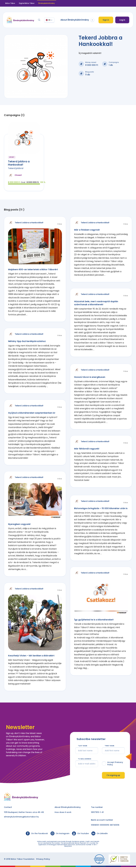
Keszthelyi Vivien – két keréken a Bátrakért (31, 655)
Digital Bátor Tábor (26, 3)
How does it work (63, 812)
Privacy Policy (43, 859)
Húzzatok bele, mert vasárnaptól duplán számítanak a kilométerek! (96, 303)
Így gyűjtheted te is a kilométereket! (94, 619)
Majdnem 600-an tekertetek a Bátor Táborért (33, 269)
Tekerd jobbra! (16, 168)
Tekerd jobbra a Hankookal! (19, 163)
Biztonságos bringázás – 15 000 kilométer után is (101, 508)
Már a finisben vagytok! (87, 229)
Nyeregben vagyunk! (19, 524)
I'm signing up (113, 775)
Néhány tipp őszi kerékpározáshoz (27, 341)
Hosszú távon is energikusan (89, 377)
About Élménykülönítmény (74, 19)
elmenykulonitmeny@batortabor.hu (21, 816)
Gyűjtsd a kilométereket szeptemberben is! (31, 412)
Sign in (106, 20)
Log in (122, 20)
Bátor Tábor (10, 3)
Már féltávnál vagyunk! (86, 448)
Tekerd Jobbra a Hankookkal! (29, 222)
